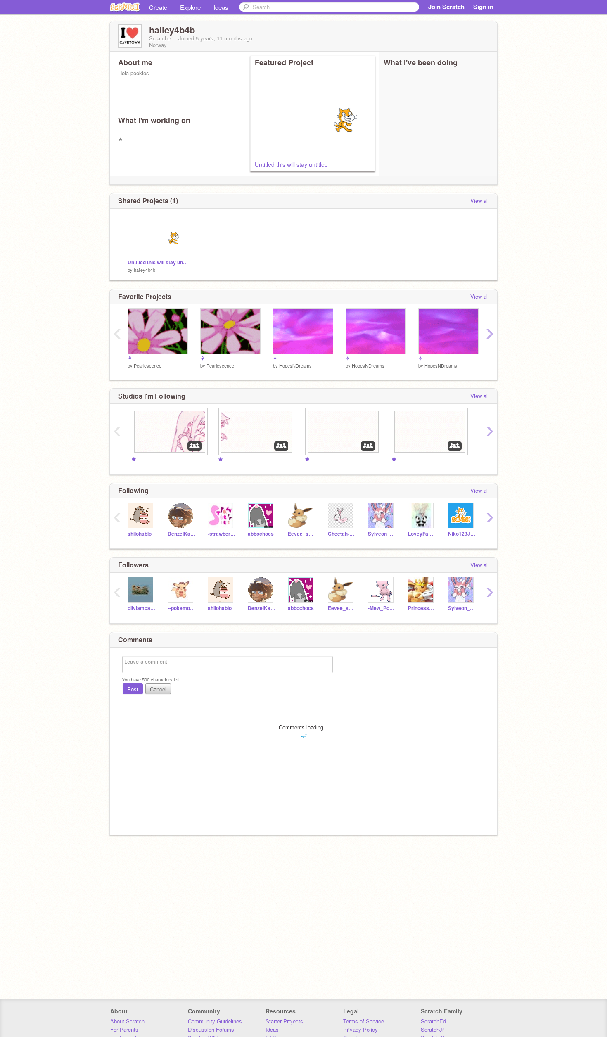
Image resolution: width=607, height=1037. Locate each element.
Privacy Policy (360, 1029)
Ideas (220, 7)
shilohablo (140, 533)
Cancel (158, 689)
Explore (190, 7)
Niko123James (462, 533)
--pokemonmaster (181, 608)
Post (132, 689)
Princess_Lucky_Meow (422, 608)
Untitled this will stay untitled (291, 164)
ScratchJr (432, 1029)
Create (158, 7)
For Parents (124, 1029)
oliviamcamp (141, 608)
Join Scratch (446, 6)
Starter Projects (284, 1021)
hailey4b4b (144, 269)
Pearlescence (147, 365)
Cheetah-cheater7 (342, 533)
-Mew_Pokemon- (382, 608)
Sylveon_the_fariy (382, 533)
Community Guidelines (215, 1021)
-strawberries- (221, 533)
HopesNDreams (295, 365)
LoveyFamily (422, 533)
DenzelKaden (181, 533)
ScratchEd (433, 1021)
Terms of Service (363, 1021)
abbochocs (261, 533)
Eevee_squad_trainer (301, 533)
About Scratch (127, 1021)
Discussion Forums (211, 1029)
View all (479, 200)
